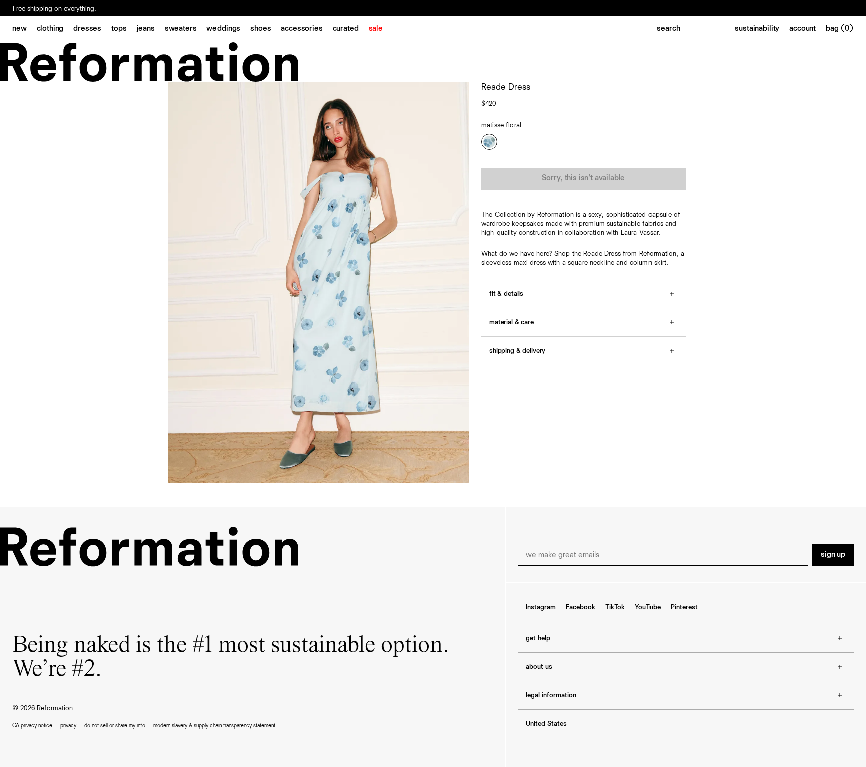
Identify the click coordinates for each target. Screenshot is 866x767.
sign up (833, 555)
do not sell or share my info (114, 725)
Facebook (580, 607)
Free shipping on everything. (54, 8)
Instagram (541, 607)
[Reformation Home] (433, 62)
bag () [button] (840, 29)
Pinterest (684, 607)
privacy (68, 725)
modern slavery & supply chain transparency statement (214, 725)
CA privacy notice (32, 725)
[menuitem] (24, 29)
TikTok (615, 607)
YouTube (648, 607)
